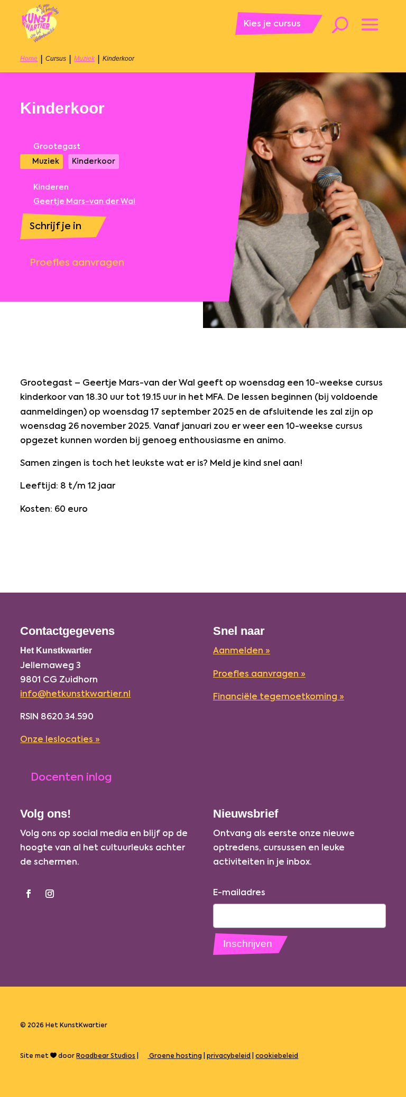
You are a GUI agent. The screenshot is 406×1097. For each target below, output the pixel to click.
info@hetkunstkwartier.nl (75, 693)
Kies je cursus (272, 23)
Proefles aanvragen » (259, 673)
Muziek (84, 58)
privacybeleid (229, 1056)
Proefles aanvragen (77, 262)
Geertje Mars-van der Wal (84, 201)
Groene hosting (174, 1056)
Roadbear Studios (105, 1056)
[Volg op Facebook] (28, 893)
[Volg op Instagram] (49, 893)
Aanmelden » (241, 650)
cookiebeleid (276, 1056)
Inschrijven (247, 943)
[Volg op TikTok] (70, 893)
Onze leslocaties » (60, 739)
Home (29, 58)
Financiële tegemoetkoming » (278, 696)
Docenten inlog (71, 777)
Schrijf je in (55, 225)
